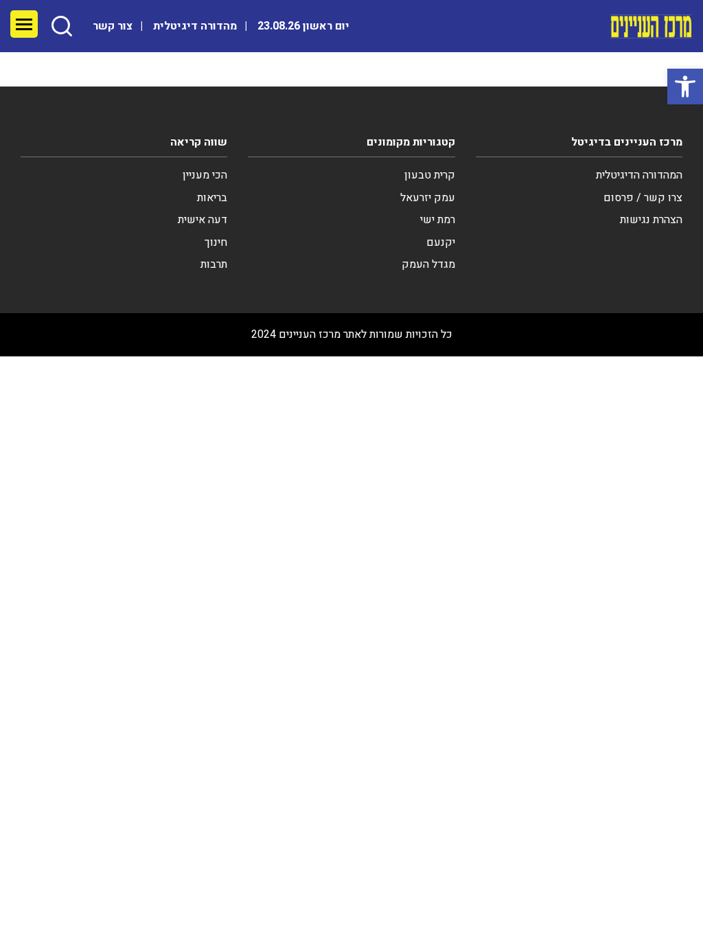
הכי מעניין (205, 175)
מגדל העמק (428, 264)
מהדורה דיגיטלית (195, 26)
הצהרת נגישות (651, 219)
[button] (685, 86)
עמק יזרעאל (427, 198)
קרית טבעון (429, 175)
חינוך (216, 242)
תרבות (213, 264)
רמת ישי (437, 219)
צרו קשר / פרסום (642, 198)
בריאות (212, 198)
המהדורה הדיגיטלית (639, 175)
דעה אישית (202, 219)
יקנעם (440, 242)
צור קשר (112, 26)
